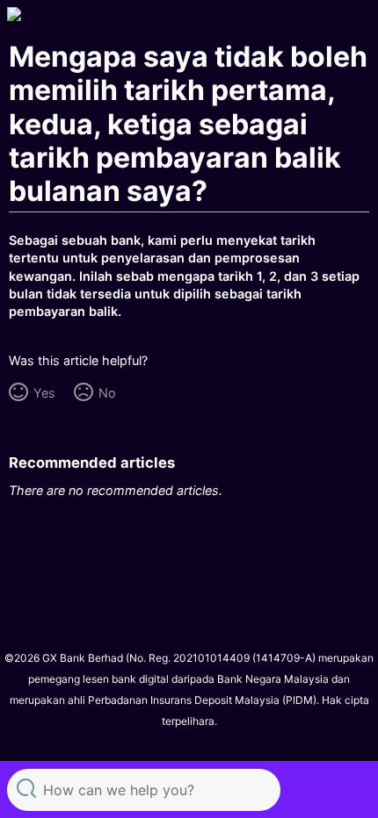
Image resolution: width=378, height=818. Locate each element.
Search (26, 787)
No (106, 392)
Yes (44, 392)
